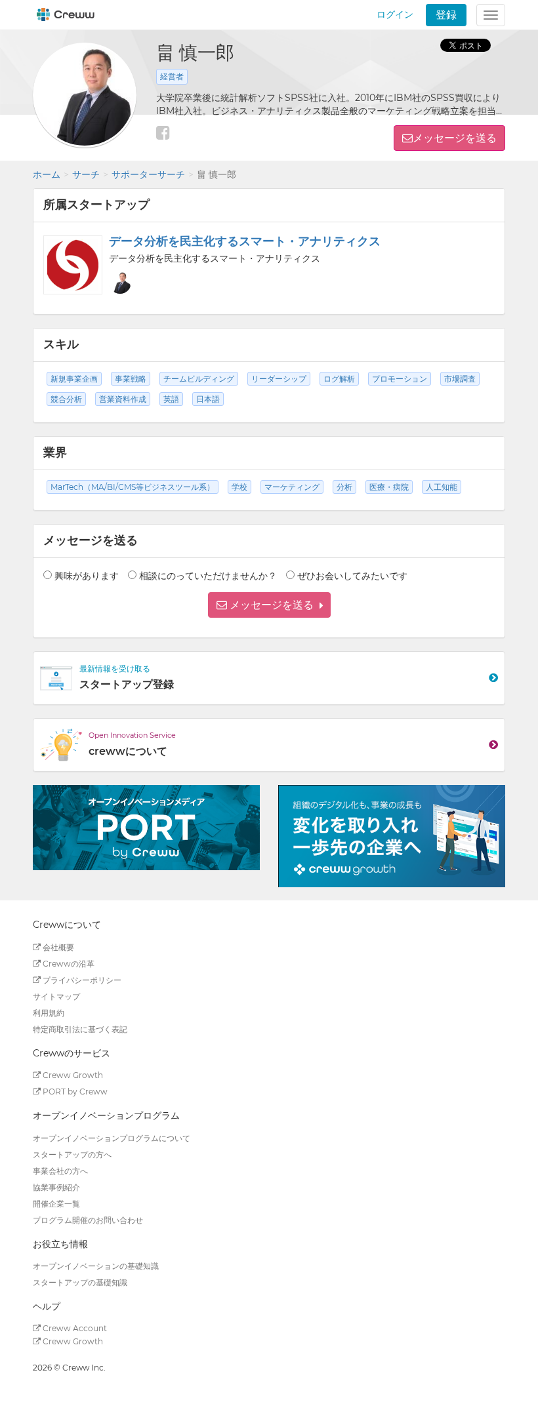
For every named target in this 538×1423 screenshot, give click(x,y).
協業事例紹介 (56, 1187)
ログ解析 (339, 379)
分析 (344, 487)
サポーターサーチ (148, 174)
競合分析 (66, 399)
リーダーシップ (278, 379)
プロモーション (399, 379)
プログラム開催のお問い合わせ (88, 1220)
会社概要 (57, 947)
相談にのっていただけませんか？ (208, 576)
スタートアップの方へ (72, 1154)
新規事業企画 (74, 379)
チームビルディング (198, 379)
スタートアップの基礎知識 (80, 1282)
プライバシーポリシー (81, 980)
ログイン (395, 14)
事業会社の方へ (60, 1171)
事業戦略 (130, 379)
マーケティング (292, 487)
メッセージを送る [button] (455, 138)
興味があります (86, 576)
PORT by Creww (74, 1091)
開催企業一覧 (56, 1204)
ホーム (46, 174)
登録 (446, 15)
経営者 (172, 76)
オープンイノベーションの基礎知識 (96, 1266)
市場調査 (460, 379)
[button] (269, 605)
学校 (239, 487)
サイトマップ (56, 996)
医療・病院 (389, 487)
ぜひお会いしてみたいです (352, 576)
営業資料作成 (122, 399)
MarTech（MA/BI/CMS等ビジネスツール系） (133, 487)
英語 (171, 399)
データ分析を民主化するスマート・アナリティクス (245, 241)
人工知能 (441, 487)
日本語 (208, 399)
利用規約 (48, 1013)
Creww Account (74, 1328)
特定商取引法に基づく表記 (80, 1029)
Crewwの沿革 (67, 964)
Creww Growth (72, 1075)
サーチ (86, 174)
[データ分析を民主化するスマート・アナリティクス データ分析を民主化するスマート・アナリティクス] (72, 264)
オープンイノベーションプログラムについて (111, 1138)
